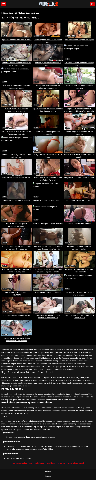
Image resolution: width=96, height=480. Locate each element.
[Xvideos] (48, 5)
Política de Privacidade (45, 463)
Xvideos (4, 13)
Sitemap (61, 463)
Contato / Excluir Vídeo (22, 463)
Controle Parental (76, 463)
